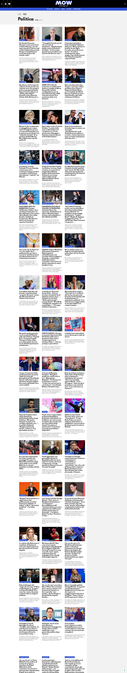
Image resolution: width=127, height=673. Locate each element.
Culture (69, 9)
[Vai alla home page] (63, 2)
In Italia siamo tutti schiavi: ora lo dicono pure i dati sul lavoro (74, 335)
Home (19, 14)
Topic (24, 14)
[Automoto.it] (5, 4)
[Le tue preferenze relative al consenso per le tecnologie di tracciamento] (124, 670)
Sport (63, 9)
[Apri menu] (2, 4)
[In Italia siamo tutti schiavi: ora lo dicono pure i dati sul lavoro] (75, 324)
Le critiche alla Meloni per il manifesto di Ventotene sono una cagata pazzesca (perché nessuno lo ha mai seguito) (29, 547)
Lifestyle (57, 9)
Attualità (50, 9)
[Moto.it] (9, 4)
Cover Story (76, 9)
